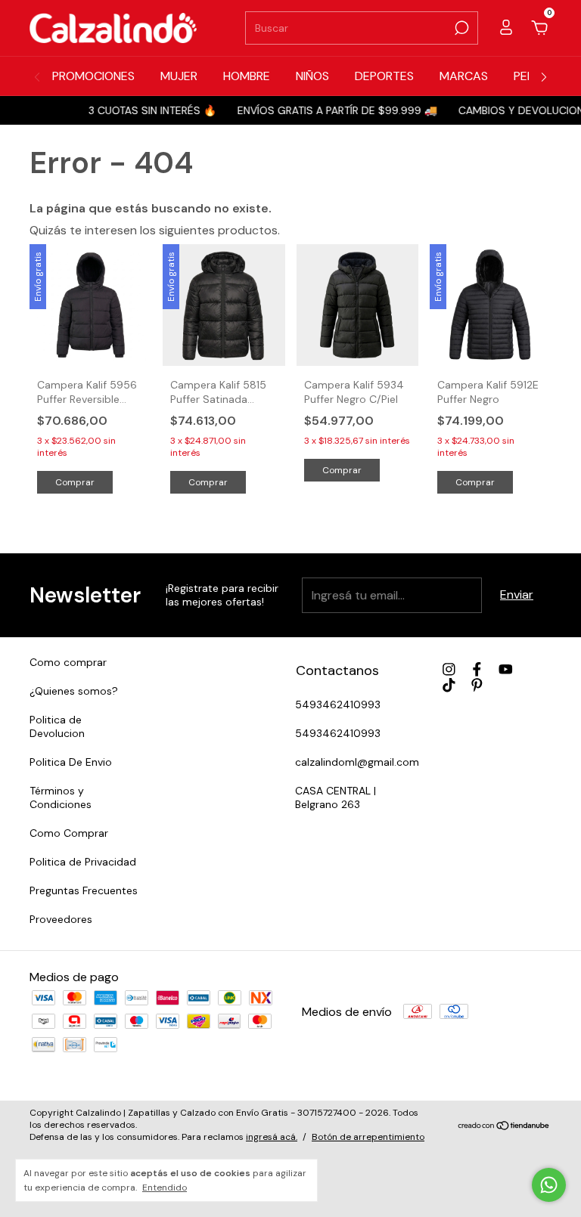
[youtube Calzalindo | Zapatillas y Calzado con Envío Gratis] (506, 669)
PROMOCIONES (93, 76)
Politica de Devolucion (57, 726)
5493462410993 (338, 704)
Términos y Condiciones (61, 797)
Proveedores (61, 919)
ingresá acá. (271, 1137)
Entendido (164, 1187)
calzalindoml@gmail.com (357, 762)
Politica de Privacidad (83, 862)
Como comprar (68, 662)
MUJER (178, 76)
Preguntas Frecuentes (84, 890)
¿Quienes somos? (74, 691)
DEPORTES (384, 76)
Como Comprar (69, 833)
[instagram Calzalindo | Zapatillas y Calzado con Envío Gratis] (449, 669)
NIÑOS (312, 76)
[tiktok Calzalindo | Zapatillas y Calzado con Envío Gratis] (449, 685)
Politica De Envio (71, 762)
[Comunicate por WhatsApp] (549, 1185)
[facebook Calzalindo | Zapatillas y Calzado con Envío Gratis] (477, 669)
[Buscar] (460, 28)
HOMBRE (246, 76)
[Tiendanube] (504, 1127)
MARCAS (464, 76)
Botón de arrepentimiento (368, 1137)
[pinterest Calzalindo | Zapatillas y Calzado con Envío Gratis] (477, 685)
